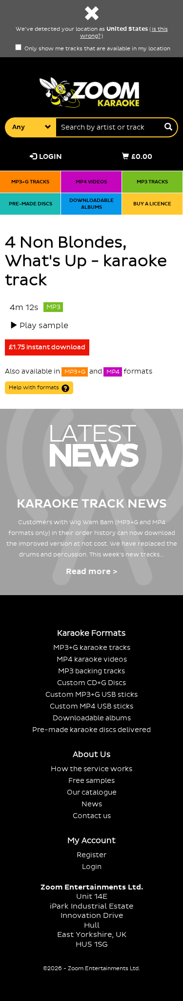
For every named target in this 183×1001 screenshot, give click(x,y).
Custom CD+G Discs (91, 683)
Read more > (91, 572)
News (91, 804)
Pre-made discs (30, 203)
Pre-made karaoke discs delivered (91, 730)
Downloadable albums (91, 203)
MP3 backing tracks (91, 671)
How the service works (91, 769)
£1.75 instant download (47, 347)
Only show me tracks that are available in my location (96, 48)
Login (50, 157)
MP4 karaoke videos (92, 659)
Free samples (91, 781)
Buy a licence (152, 203)
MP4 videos (91, 181)
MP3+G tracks (30, 181)
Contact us (92, 816)
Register (91, 855)
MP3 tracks (152, 181)
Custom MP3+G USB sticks (91, 694)
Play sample (44, 326)
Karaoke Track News (92, 504)
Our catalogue (92, 792)
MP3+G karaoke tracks (91, 648)
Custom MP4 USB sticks (91, 706)
